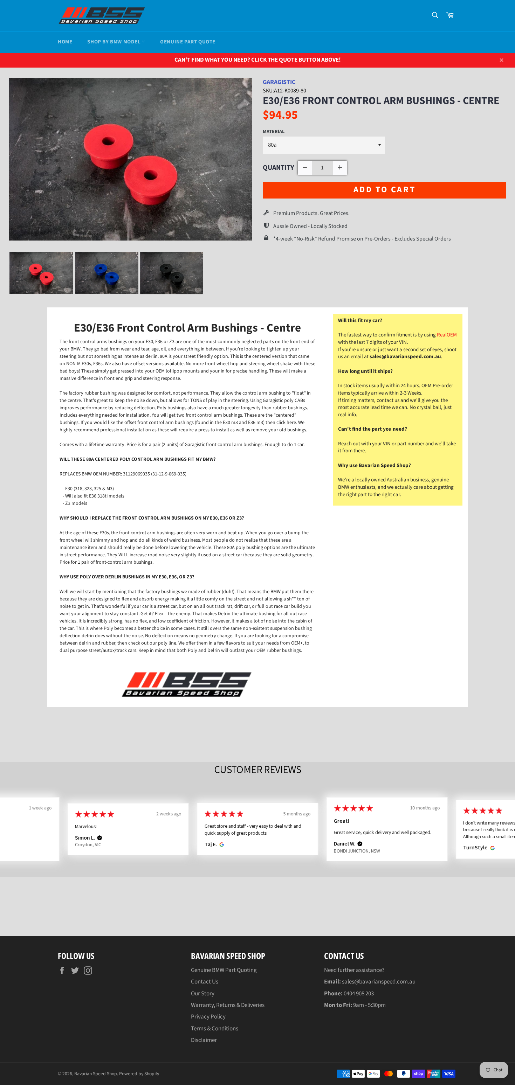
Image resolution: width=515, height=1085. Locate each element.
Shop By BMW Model (114, 42)
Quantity (278, 167)
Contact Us (204, 982)
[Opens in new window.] (220, 844)
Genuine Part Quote (187, 42)
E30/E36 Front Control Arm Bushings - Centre (381, 101)
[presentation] (209, 272)
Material (273, 132)
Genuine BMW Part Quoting (224, 970)
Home (65, 42)
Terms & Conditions (214, 1028)
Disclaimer (204, 1040)
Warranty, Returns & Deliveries (228, 1005)
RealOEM (447, 335)
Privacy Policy (208, 1017)
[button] (99, 838)
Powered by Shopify (139, 1073)
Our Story (202, 993)
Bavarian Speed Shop (95, 1073)
